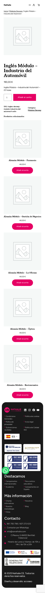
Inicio (6, 11)
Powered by (9, 476)
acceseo (28, 581)
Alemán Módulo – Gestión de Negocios (22, 216)
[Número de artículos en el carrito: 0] (38, 5)
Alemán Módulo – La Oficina (22, 273)
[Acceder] (33, 5)
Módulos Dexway (15, 11)
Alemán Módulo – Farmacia (22, 160)
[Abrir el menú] (29, 5)
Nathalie (7, 5)
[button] (17, 524)
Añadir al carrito (25, 97)
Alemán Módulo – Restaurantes (22, 385)
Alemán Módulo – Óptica (22, 329)
